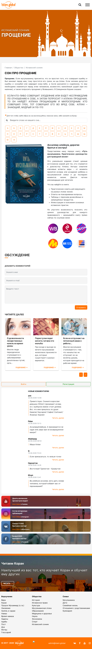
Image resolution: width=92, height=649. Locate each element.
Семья (66, 596)
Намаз (4, 613)
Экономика (37, 619)
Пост (3, 624)
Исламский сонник (40, 624)
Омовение (5, 608)
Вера (3, 600)
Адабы (4, 621)
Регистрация (68, 384)
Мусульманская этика (41, 608)
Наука (34, 616)
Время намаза (7, 616)
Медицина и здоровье (42, 613)
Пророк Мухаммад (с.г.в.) (12, 605)
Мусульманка (69, 600)
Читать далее (58, 418)
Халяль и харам (8, 611)
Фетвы (4, 630)
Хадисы (4, 619)
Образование (38, 611)
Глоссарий (6, 632)
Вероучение (6, 596)
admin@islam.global (56, 643)
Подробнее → (21, 367)
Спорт (34, 621)
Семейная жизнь (70, 605)
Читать (7, 583)
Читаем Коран (12, 563)
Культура (36, 605)
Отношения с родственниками (76, 608)
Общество (37, 596)
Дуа (3, 627)
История (36, 600)
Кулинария (67, 611)
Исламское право (40, 603)
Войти (23, 384)
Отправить (81, 307)
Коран (4, 603)
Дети (65, 603)
